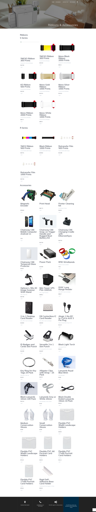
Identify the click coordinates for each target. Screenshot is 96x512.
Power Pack (45, 262)
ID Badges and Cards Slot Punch (28, 345)
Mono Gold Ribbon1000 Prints (45, 86)
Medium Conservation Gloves (26, 425)
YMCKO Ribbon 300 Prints (27, 59)
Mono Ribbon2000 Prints (26, 114)
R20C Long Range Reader (65, 288)
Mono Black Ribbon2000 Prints (63, 58)
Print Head (45, 203)
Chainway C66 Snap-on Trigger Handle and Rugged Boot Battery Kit (47, 234)
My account (72, 2)
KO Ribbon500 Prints (25, 85)
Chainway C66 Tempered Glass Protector (28, 264)
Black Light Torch (66, 344)
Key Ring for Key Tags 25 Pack (28, 371)
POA (21, 238)
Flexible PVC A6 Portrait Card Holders (47, 453)
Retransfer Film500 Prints (65, 147)
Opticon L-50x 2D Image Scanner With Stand (28, 290)
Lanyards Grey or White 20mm (48, 398)
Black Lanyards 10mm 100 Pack (28, 398)
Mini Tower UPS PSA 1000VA (47, 289)
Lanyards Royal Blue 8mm (65, 371)
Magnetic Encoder (24, 204)
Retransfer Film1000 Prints (27, 173)
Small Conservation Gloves (46, 425)
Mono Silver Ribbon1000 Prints (64, 86)
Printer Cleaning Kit (66, 204)
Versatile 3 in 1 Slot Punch (47, 345)
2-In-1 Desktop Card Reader (27, 317)
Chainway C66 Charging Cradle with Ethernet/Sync (66, 233)
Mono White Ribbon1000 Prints (45, 115)
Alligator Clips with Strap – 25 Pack (47, 372)
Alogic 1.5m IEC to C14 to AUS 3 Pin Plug (66, 318)
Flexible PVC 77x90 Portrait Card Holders (65, 453)
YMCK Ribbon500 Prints (26, 147)
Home (53, 2)
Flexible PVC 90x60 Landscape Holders (66, 425)
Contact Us (65, 2)
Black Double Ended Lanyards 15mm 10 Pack (66, 399)
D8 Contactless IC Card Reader (48, 317)
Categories (58, 2)
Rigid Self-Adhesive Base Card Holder (47, 481)
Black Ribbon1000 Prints (46, 147)
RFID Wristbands (66, 262)
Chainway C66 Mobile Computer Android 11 (28, 232)
